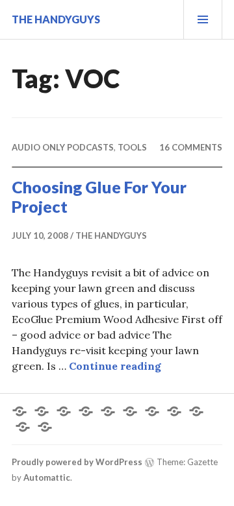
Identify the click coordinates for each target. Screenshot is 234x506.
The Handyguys (56, 19)
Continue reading (115, 365)
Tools (132, 147)
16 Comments (190, 147)
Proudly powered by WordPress (77, 462)
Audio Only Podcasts (63, 147)
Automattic (46, 477)
